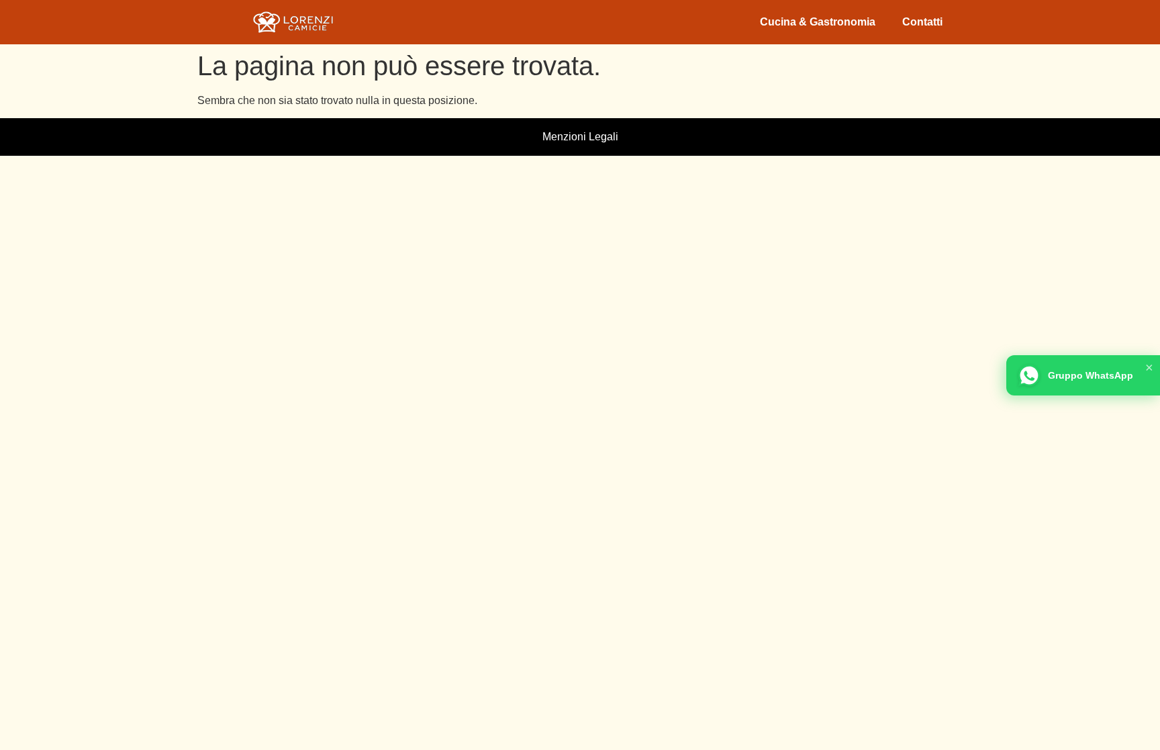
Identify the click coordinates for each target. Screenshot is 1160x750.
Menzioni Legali (580, 136)
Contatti (922, 22)
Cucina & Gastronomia (817, 22)
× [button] (1149, 367)
